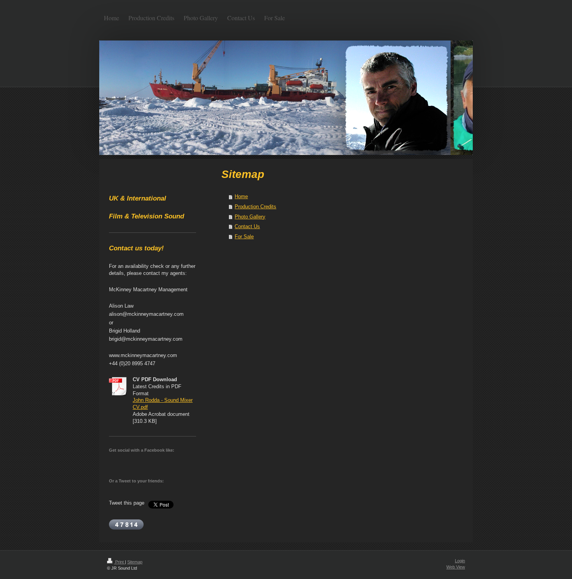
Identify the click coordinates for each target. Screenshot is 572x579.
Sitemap (134, 562)
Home (241, 196)
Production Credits (255, 206)
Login (460, 560)
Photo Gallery (250, 217)
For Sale (244, 236)
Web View (455, 567)
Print (119, 562)
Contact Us (247, 226)
